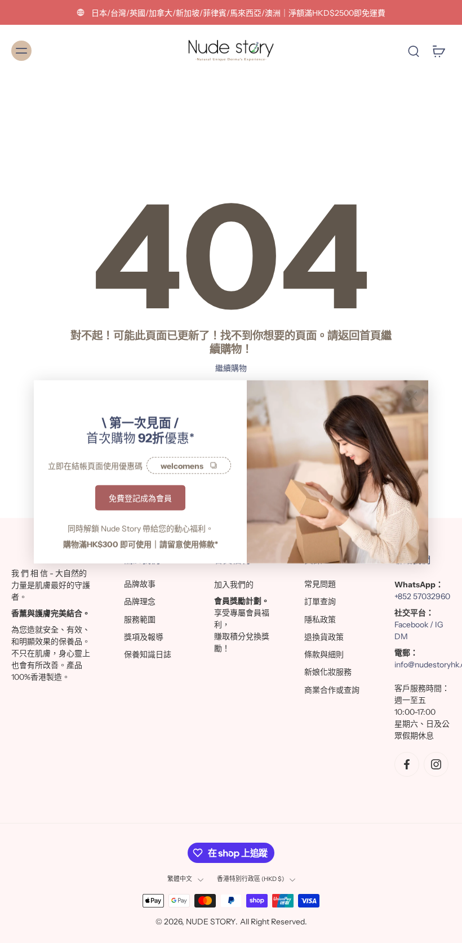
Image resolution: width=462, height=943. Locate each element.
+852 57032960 (422, 596)
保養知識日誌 (147, 654)
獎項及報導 (143, 637)
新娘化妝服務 (328, 672)
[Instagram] (436, 764)
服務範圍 (140, 619)
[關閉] (412, 395)
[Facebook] (406, 764)
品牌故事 (140, 584)
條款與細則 (324, 654)
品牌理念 (140, 601)
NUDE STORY (211, 922)
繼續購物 (231, 368)
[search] (413, 50)
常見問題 (320, 584)
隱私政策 (320, 619)
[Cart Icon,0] (438, 50)
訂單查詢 (320, 601)
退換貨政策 (324, 637)
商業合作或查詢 (331, 690)
